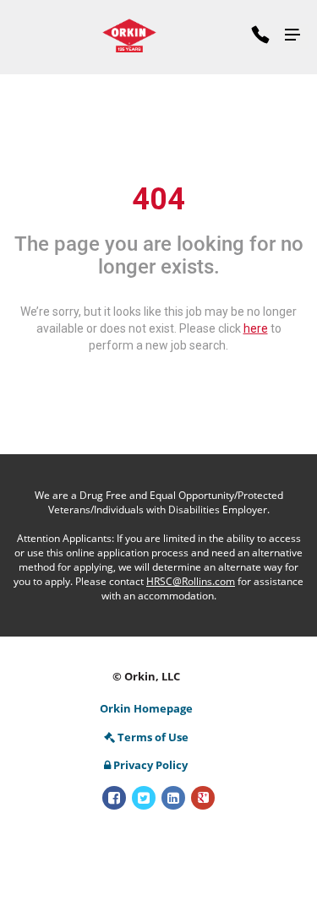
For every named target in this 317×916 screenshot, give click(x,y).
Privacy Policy (150, 764)
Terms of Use (153, 737)
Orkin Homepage (146, 708)
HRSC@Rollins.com (190, 581)
